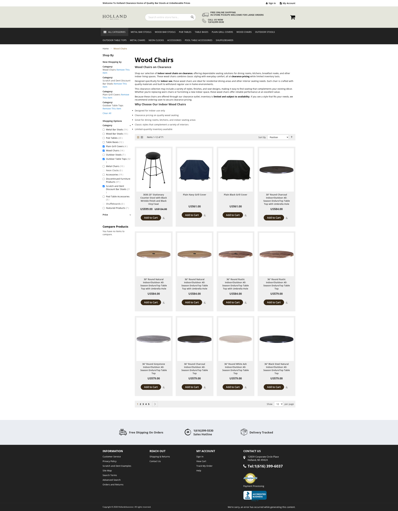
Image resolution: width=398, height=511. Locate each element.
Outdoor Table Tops (118, 160)
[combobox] (170, 17)
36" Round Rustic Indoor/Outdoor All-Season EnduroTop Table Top (276, 284)
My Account (289, 3)
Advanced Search (112, 479)
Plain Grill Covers (116, 146)
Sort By (262, 137)
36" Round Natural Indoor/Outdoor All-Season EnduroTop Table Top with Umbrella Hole (194, 284)
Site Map (107, 470)
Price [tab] (105, 214)
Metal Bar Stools (117, 129)
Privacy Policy (109, 461)
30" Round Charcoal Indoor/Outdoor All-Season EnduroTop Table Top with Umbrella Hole (276, 199)
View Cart (201, 461)
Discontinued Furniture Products (118, 180)
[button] (164, 217)
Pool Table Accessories (118, 198)
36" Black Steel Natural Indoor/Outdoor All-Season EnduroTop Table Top (276, 368)
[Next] (155, 404)
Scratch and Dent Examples (117, 465)
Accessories (114, 174)
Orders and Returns (113, 484)
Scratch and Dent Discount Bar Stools (118, 189)
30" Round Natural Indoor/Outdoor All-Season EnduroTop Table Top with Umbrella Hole (153, 284)
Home (106, 48)
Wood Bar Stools (117, 133)
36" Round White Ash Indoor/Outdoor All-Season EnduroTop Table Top (235, 368)
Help (198, 470)
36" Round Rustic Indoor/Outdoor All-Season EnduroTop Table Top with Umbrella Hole (235, 284)
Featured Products (117, 207)
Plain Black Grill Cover (235, 194)
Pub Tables (114, 137)
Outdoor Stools (115, 154)
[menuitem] (140, 32)
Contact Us (155, 461)
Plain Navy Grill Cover (194, 194)
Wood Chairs (115, 150)
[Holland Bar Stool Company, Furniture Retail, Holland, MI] (255, 496)
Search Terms (110, 475)
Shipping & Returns (160, 456)
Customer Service (112, 456)
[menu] (199, 36)
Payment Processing (253, 486)
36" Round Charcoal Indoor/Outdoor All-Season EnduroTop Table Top (194, 368)
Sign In (272, 3)
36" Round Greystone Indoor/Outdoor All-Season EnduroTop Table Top (153, 368)
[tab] (117, 125)
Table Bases (114, 142)
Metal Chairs (115, 166)
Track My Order (204, 465)
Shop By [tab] (108, 55)
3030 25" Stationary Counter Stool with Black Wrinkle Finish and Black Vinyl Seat (153, 199)
